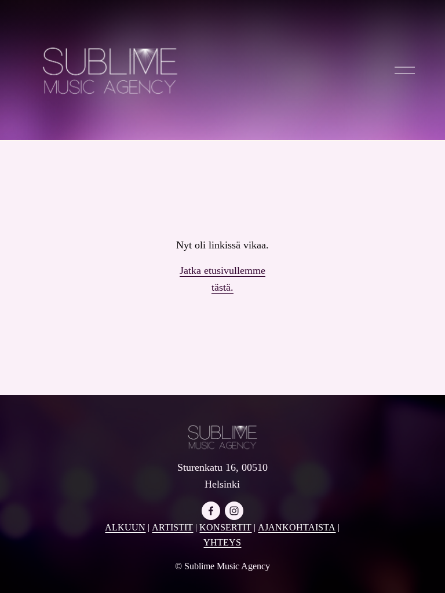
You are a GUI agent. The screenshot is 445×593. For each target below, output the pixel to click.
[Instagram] (234, 511)
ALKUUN (125, 527)
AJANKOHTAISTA (296, 527)
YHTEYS (222, 542)
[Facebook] (211, 511)
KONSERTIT (225, 527)
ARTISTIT (172, 527)
